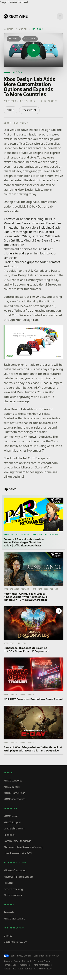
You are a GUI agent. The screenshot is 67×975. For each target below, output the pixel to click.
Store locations (13, 895)
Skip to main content (14, 2)
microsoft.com (48, 463)
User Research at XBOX (18, 853)
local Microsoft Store (28, 467)
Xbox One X (55, 446)
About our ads (25, 968)
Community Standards (17, 841)
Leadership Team (14, 828)
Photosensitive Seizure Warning (23, 847)
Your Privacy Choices (21, 955)
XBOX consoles (13, 780)
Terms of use (10, 964)
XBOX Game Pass (14, 793)
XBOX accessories (14, 799)
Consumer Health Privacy (46, 955)
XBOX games (12, 786)
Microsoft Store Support (18, 876)
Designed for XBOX (15, 941)
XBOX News (11, 816)
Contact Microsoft (23, 961)
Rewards (9, 912)
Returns (8, 882)
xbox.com (29, 463)
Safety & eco (10, 968)
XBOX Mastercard (14, 918)
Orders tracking (13, 889)
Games (8, 935)
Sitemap (8, 961)
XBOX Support (12, 822)
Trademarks (25, 964)
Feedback (9, 834)
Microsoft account (15, 870)
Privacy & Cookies (42, 961)
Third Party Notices (42, 964)
